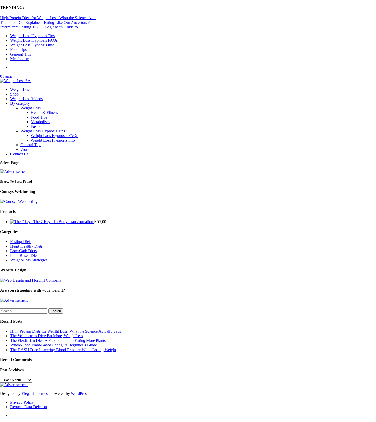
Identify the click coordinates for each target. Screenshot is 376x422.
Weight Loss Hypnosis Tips (32, 36)
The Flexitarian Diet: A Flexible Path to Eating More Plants (58, 340)
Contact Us (19, 154)
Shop (14, 94)
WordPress (79, 393)
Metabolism (19, 59)
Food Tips (18, 49)
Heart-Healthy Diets (26, 246)
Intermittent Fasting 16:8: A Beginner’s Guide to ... (41, 27)
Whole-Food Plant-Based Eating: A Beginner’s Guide (53, 345)
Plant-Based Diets (24, 255)
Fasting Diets (20, 241)
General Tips (20, 54)
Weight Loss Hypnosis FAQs (34, 40)
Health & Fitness (44, 112)
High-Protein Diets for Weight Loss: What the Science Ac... (48, 18)
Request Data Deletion (28, 407)
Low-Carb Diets (23, 251)
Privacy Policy (22, 402)
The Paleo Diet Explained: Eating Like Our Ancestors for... (47, 22)
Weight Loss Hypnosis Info (32, 45)
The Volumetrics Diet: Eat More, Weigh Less (46, 336)
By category (20, 103)
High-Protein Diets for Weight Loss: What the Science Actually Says (65, 331)
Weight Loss (20, 89)
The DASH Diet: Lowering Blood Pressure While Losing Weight (63, 349)
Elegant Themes (34, 393)
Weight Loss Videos (26, 99)
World (25, 149)
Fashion (37, 126)
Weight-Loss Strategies (28, 260)
